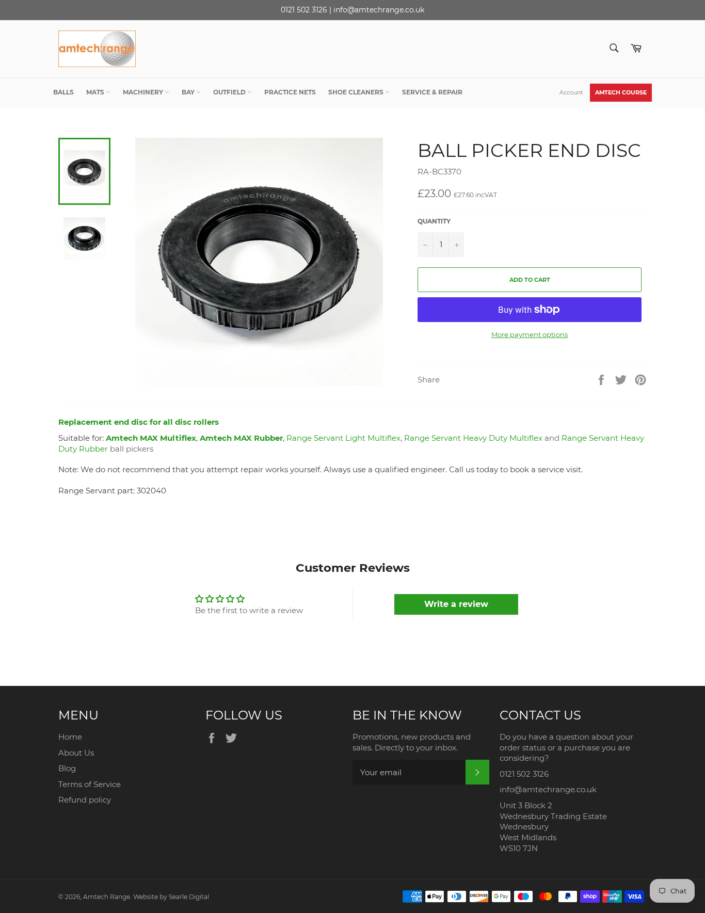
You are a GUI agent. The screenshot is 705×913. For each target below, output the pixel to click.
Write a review (456, 604)
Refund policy (84, 800)
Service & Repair (432, 92)
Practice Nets (290, 92)
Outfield (230, 92)
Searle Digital (189, 897)
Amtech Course (621, 92)
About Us (76, 753)
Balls (63, 92)
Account (571, 92)
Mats (96, 92)
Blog (67, 768)
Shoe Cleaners (356, 92)
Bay (189, 92)
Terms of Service (89, 784)
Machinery (144, 92)
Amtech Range (106, 897)
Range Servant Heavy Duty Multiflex (473, 438)
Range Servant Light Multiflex (343, 438)
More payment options (529, 334)
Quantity (434, 221)
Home (70, 737)
